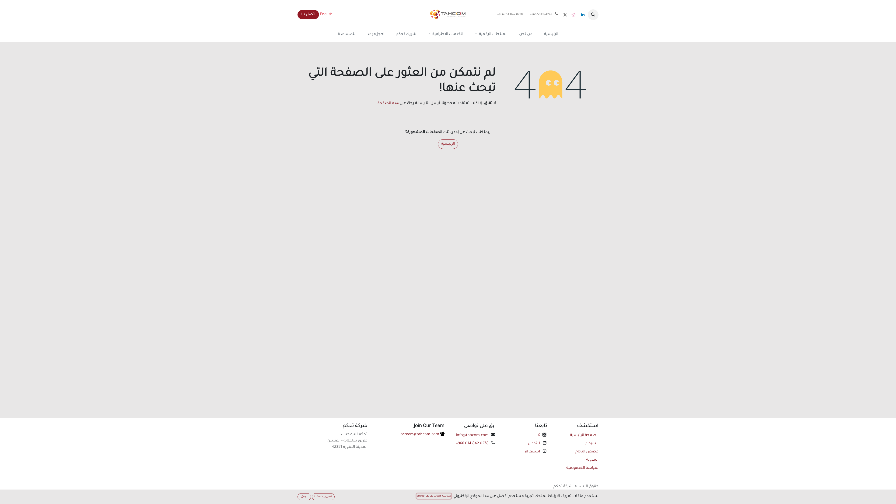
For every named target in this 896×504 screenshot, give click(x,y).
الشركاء (591, 443)
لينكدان (533, 443)
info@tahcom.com (472, 435)
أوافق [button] (304, 496)
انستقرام (532, 452)
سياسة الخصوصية (582, 468)
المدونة (592, 460)
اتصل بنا (308, 14)
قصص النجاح (586, 452)
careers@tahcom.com (420, 434)
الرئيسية (448, 144)
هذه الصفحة (388, 103)
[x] (565, 15)
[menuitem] (551, 34)
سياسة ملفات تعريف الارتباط (434, 496)
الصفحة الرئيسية (584, 435)
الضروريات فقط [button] (323, 496)
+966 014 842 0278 (472, 443)
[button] (593, 14)
